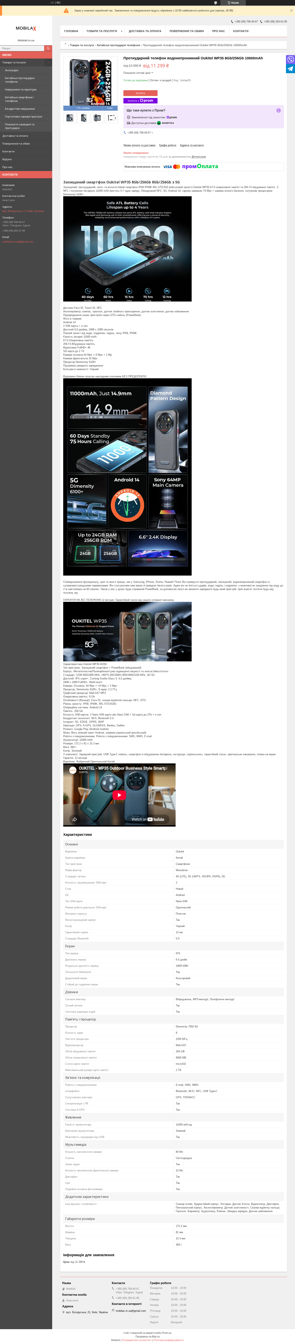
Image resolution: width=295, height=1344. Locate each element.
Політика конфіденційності (168, 1340)
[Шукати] (48, 48)
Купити (140, 93)
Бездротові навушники (20, 108)
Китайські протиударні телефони (20, 79)
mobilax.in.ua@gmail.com (17, 241)
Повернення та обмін (16, 143)
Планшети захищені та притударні (20, 126)
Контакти (8, 151)
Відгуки (7, 159)
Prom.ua (166, 1333)
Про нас (7, 167)
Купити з (133, 100)
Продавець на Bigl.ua (147, 1336)
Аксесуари (11, 70)
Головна (71, 31)
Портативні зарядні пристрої (23, 116)
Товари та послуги (14, 62)
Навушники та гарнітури (21, 89)
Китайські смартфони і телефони (19, 99)
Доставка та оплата (15, 136)
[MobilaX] (26, 29)
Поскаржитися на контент (137, 1340)
